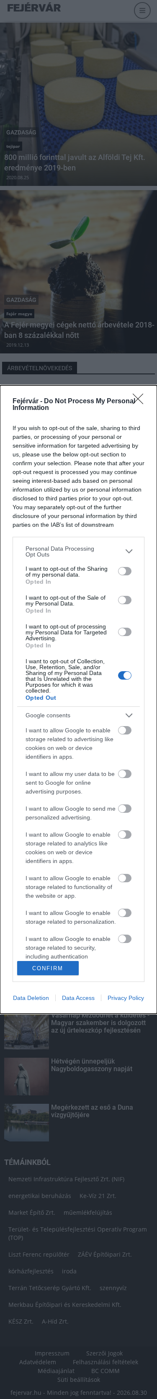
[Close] (141, 402)
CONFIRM (47, 968)
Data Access (78, 998)
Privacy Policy (126, 998)
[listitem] (78, 551)
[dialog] (78, 699)
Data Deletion (31, 998)
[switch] (124, 571)
